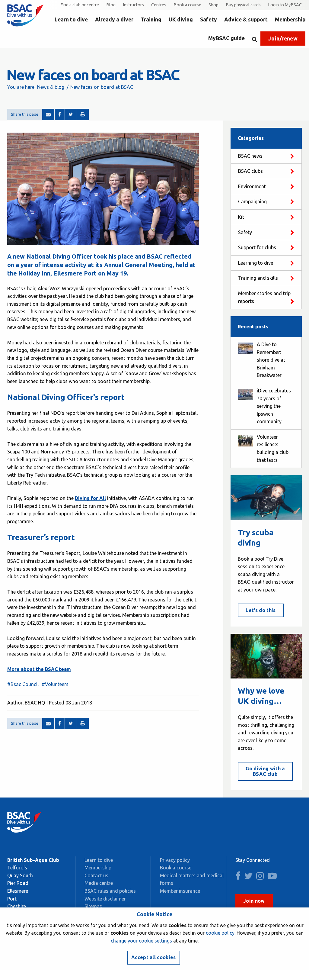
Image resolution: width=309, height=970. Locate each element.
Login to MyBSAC (285, 4)
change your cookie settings (141, 940)
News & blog (50, 87)
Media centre (98, 883)
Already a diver (114, 19)
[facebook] (239, 877)
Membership (290, 19)
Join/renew (283, 38)
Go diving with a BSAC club (265, 771)
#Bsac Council (23, 684)
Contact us (96, 875)
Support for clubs (257, 247)
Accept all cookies (153, 957)
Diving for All (90, 498)
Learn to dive (71, 19)
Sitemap (93, 906)
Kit (241, 217)
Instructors (133, 4)
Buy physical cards (243, 4)
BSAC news (250, 156)
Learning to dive (255, 263)
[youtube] (273, 877)
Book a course (187, 4)
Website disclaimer (105, 898)
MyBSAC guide (226, 38)
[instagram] (261, 877)
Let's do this (261, 610)
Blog (111, 4)
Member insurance (180, 891)
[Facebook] (60, 114)
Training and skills (258, 278)
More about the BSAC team (39, 669)
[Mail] (48, 114)
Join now (254, 901)
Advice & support (246, 19)
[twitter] (249, 877)
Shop (213, 4)
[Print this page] (83, 114)
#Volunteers (55, 684)
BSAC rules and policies (110, 891)
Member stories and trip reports (264, 297)
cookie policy (220, 933)
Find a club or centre (79, 4)
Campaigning (252, 201)
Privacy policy (175, 860)
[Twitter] (71, 114)
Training (151, 19)
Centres (158, 4)
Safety (208, 19)
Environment (252, 186)
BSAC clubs (250, 171)
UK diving (181, 19)
